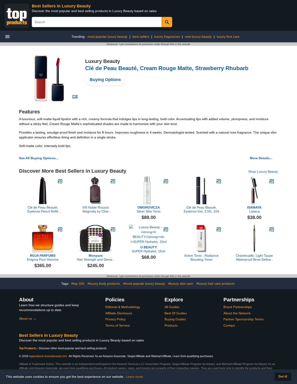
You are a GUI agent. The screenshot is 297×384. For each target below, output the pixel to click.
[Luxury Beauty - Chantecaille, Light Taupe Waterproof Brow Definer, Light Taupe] (271, 229)
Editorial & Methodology (122, 307)
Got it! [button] (282, 376)
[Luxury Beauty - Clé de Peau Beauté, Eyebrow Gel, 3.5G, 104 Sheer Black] (218, 181)
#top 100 (77, 283)
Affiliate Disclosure (118, 313)
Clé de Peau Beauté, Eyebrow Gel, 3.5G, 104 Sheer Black (201, 209)
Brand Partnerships (237, 307)
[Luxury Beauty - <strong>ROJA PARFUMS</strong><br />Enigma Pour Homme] (60, 229)
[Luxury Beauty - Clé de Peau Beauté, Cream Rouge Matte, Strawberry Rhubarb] (49, 78)
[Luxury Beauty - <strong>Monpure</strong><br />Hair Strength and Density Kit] (113, 229)
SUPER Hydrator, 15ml (148, 249)
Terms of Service (117, 325)
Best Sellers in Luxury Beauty (61, 6)
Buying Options (105, 79)
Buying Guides (175, 319)
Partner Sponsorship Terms (243, 319)
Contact (229, 325)
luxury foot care (228, 36)
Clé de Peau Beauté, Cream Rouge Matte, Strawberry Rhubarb (167, 68)
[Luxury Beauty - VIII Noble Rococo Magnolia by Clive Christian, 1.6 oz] (113, 181)
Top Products (28, 348)
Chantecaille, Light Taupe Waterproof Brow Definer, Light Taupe (254, 258)
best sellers (140, 36)
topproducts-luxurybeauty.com (48, 356)
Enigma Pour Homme (42, 257)
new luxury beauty (198, 36)
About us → (27, 318)
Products (171, 325)
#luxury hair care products (215, 283)
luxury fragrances (167, 36)
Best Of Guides (176, 313)
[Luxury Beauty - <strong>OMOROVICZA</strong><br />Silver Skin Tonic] (166, 181)
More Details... (261, 158)
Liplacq (254, 209)
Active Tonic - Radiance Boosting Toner (201, 257)
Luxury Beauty (102, 61)
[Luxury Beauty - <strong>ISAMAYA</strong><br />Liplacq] (271, 181)
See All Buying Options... (38, 158)
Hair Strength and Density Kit (96, 258)
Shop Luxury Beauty (263, 171)
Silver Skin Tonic (149, 209)
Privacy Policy (115, 319)
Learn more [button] (134, 376)
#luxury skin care (180, 283)
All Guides (172, 307)
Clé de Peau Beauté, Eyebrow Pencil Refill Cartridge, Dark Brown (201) (42, 209)
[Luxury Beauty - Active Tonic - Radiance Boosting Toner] (218, 229)
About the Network (237, 313)
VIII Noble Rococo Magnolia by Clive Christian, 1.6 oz (95, 209)
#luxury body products (103, 283)
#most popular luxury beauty (144, 283)
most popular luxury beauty (107, 36)
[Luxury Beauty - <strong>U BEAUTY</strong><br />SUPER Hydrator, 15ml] (166, 229)
